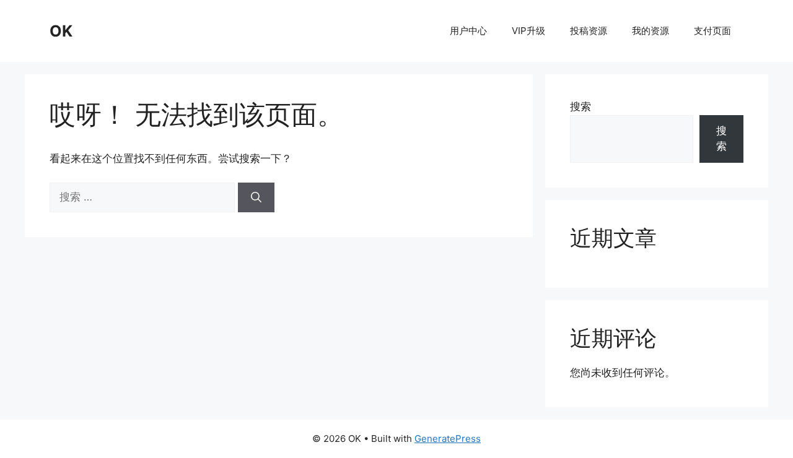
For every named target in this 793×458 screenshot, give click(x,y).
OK (61, 31)
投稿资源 (588, 31)
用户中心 (468, 31)
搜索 (580, 106)
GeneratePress (447, 438)
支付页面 (712, 31)
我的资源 (650, 31)
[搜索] (256, 197)
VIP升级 (528, 31)
